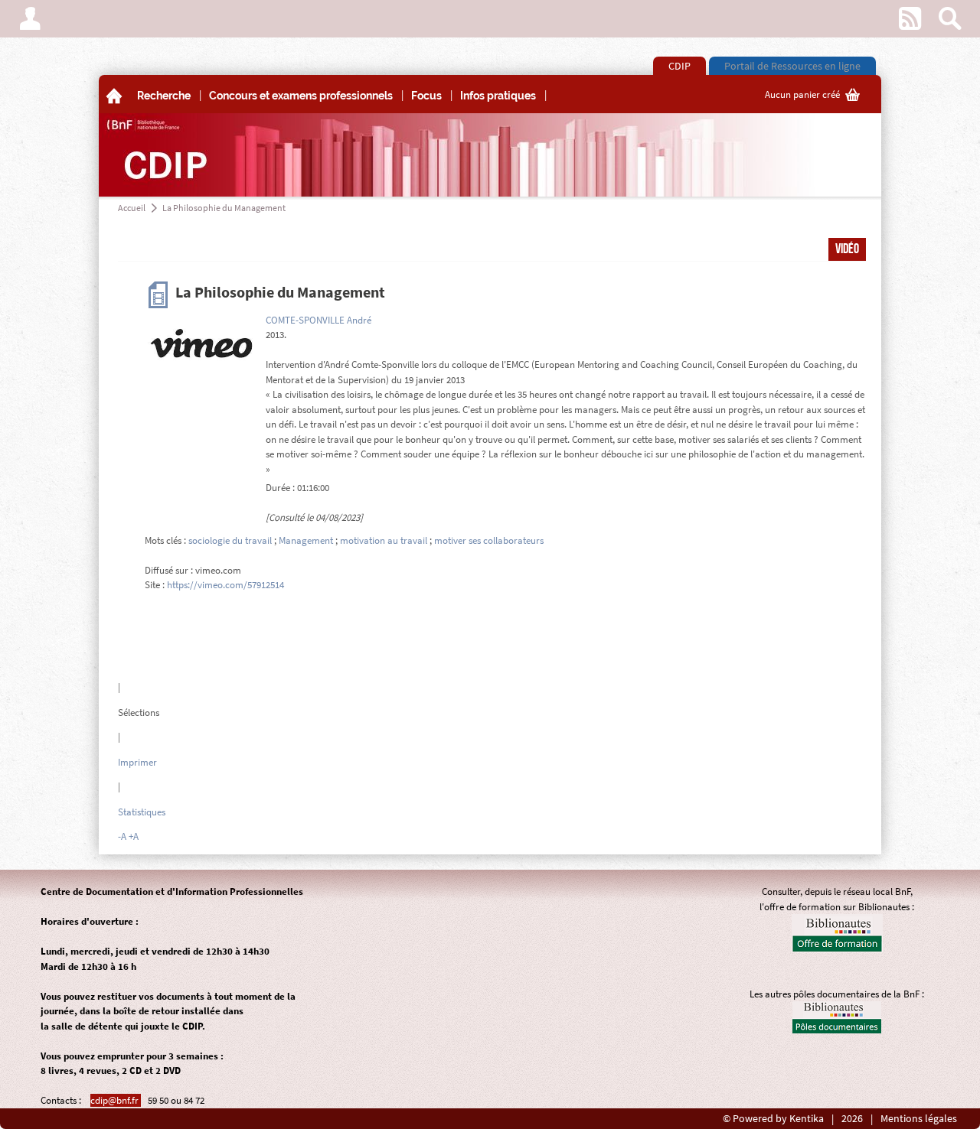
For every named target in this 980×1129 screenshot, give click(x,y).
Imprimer (137, 762)
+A (134, 836)
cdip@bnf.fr (115, 1100)
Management (306, 540)
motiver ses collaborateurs (489, 540)
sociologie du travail (230, 540)
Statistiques (141, 811)
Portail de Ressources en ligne (792, 66)
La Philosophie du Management (224, 207)
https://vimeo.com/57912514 (225, 584)
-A (122, 836)
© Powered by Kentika (773, 1118)
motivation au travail (383, 540)
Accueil (131, 207)
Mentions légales (918, 1118)
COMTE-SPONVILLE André (318, 320)
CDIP (679, 66)
